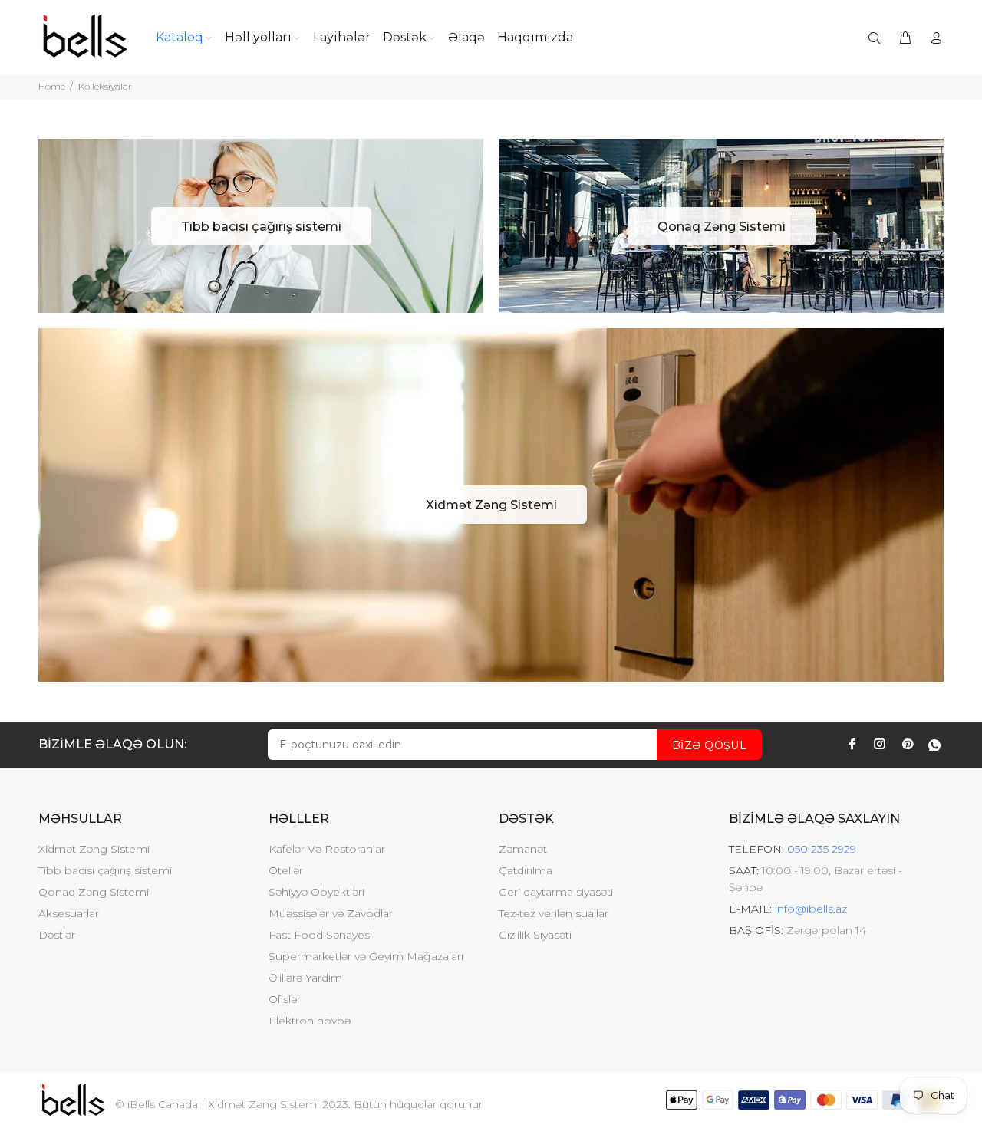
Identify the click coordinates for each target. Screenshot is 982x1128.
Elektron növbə (310, 1021)
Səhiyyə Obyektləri (316, 892)
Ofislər (285, 999)
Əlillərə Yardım (305, 978)
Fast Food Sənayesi (320, 935)
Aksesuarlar (68, 913)
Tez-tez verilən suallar (553, 913)
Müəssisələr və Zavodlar (331, 913)
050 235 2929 (821, 849)
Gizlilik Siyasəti (535, 935)
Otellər (286, 870)
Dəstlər (56, 935)
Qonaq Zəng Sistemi (93, 892)
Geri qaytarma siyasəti (556, 892)
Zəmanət (523, 849)
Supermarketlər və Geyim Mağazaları (366, 956)
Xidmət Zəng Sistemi (94, 849)
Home (51, 86)
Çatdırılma (525, 870)
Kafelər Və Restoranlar (327, 849)
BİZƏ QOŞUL (709, 745)
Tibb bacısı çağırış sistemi (105, 870)
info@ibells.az (811, 909)
